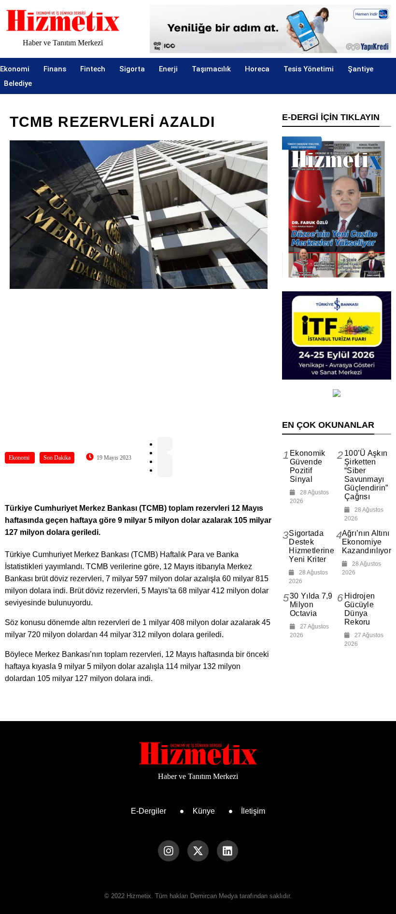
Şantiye (360, 69)
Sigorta (132, 69)
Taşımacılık (211, 69)
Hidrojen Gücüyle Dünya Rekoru (359, 609)
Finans (54, 69)
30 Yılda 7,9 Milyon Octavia (311, 604)
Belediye (18, 83)
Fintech (92, 69)
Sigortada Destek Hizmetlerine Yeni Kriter (311, 546)
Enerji (168, 69)
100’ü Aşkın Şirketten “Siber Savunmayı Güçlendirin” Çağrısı (366, 475)
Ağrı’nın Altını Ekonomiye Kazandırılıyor (366, 542)
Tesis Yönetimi (308, 69)
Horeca (257, 69)
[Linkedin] (227, 850)
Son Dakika (57, 457)
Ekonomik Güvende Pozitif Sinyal (307, 466)
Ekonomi (14, 69)
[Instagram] (168, 850)
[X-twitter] (198, 850)
